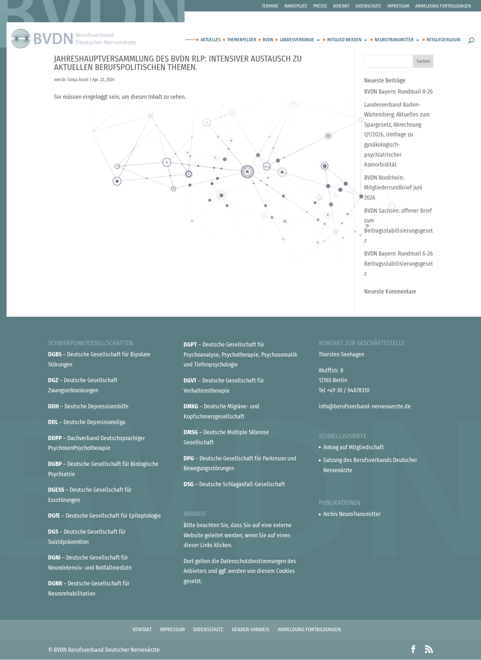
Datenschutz (368, 6)
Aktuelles (211, 40)
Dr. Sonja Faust (75, 79)
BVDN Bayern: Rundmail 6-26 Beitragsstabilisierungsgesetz (398, 263)
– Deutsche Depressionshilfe (88, 406)
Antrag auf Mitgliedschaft (353, 447)
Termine (270, 6)
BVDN (268, 40)
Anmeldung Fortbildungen (443, 6)
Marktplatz (295, 6)
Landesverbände (297, 40)
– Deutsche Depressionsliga (86, 422)
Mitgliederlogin (443, 40)
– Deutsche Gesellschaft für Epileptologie (104, 515)
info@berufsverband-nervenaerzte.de (365, 406)
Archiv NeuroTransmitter (352, 514)
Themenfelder (241, 40)
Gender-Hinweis (250, 629)
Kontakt (341, 6)
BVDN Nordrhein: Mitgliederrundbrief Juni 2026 (393, 187)
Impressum (398, 6)
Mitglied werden (344, 40)
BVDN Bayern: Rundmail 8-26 (398, 91)
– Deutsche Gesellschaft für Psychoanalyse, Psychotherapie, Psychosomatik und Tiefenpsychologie (240, 354)
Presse (320, 6)
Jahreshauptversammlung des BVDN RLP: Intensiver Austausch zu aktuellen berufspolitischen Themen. (178, 63)
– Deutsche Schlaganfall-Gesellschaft (234, 484)
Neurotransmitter (394, 40)
